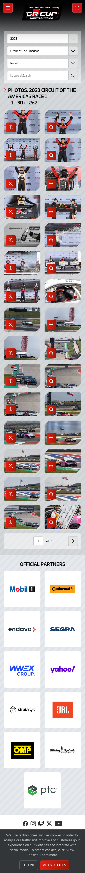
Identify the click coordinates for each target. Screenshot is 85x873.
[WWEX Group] (22, 669)
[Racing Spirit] (63, 750)
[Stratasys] (22, 710)
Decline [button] (29, 865)
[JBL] (63, 710)
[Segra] (63, 629)
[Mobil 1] (22, 589)
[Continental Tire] (63, 589)
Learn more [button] (48, 854)
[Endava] (22, 629)
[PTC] (42, 790)
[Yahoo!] (63, 669)
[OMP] (22, 750)
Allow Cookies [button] (54, 865)
